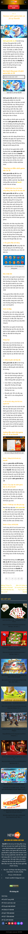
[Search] (25, 2)
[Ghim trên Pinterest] (18, 578)
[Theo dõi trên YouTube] (12, 923)
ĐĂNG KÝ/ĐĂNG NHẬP (13, 7)
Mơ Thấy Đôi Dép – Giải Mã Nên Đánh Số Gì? (14, 703)
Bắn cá (14, 13)
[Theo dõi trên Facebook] (3, 923)
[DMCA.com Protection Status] (14, 886)
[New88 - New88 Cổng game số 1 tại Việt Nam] (14, 2)
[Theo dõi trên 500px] (18, 923)
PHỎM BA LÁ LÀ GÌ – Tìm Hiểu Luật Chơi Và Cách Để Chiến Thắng (14, 648)
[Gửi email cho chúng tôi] (6, 923)
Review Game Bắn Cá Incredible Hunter (14, 784)
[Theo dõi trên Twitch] (21, 923)
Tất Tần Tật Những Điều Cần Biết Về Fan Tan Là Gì (14, 757)
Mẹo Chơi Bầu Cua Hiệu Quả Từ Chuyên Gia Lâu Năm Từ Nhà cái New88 (14, 676)
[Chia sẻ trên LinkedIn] (21, 578)
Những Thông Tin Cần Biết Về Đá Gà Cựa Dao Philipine (14, 730)
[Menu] (2, 2)
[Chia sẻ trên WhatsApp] (6, 578)
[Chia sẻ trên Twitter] (12, 578)
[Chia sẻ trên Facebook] (9, 578)
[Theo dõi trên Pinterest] (9, 923)
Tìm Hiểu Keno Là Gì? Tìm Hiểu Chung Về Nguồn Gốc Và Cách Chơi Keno (14, 811)
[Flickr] (15, 923)
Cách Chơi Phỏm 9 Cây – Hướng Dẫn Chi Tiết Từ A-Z (14, 620)
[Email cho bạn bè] (15, 578)
